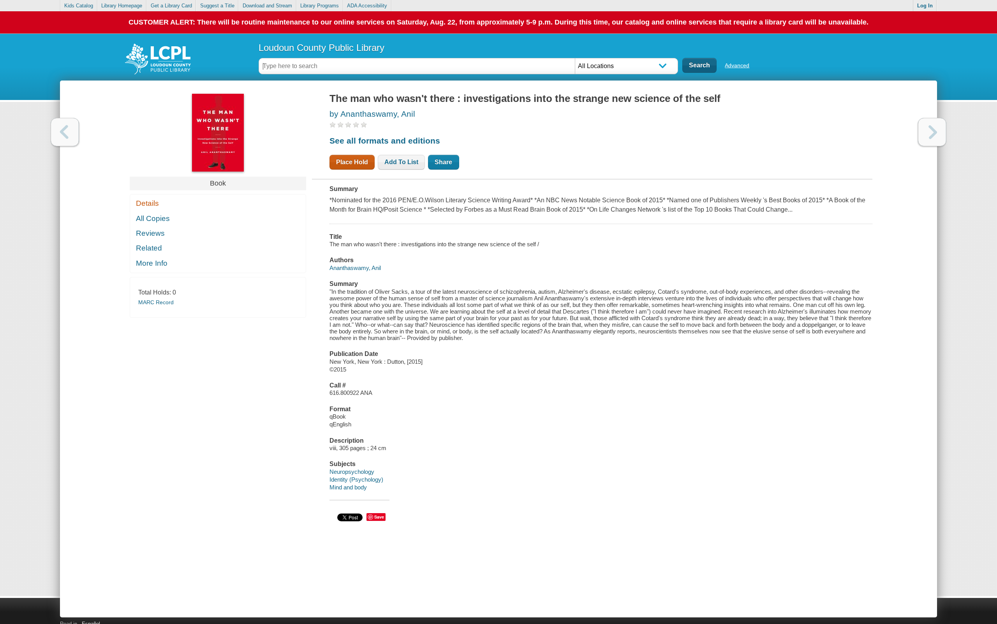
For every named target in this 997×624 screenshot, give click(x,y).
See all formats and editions (384, 140)
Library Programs (319, 6)
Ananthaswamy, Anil (355, 268)
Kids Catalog (78, 6)
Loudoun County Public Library (321, 47)
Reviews (150, 233)
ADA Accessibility (367, 6)
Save (379, 517)
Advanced (737, 65)
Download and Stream (267, 6)
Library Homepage (121, 6)
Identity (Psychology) (356, 479)
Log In (925, 6)
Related (149, 248)
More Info (151, 263)
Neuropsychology (351, 471)
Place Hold (352, 162)
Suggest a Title (217, 6)
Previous (65, 132)
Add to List (401, 162)
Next (932, 132)
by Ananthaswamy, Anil (372, 113)
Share (443, 162)
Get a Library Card (171, 6)
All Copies (153, 218)
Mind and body (348, 487)
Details (147, 203)
